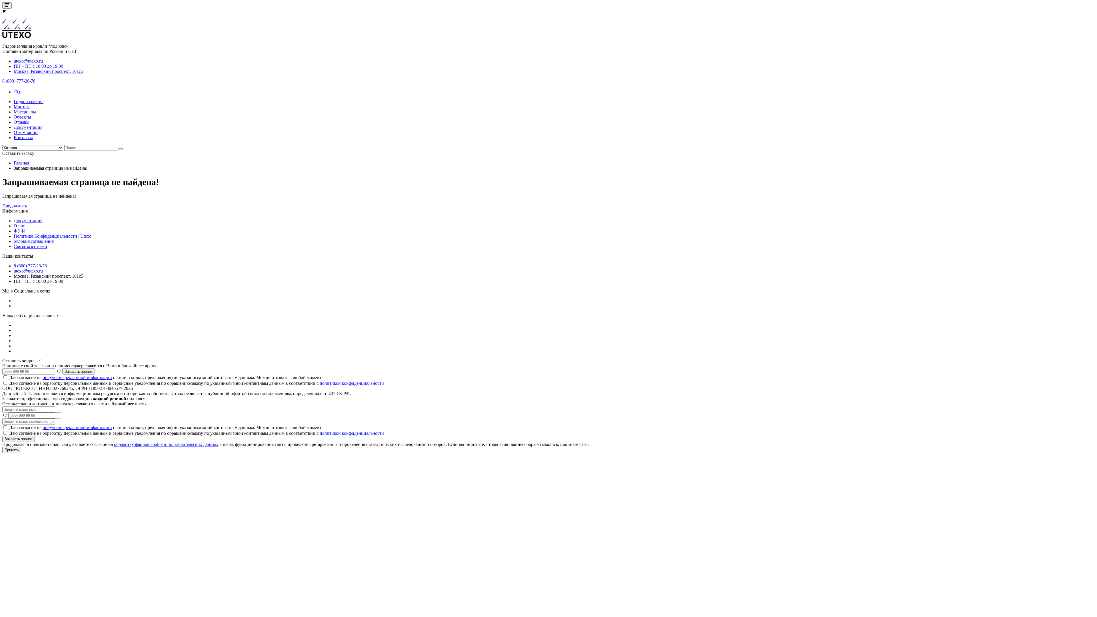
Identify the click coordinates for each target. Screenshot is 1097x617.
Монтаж (22, 106)
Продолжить (14, 205)
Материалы (25, 111)
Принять (12, 450)
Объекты (22, 117)
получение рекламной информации (77, 377)
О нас (19, 225)
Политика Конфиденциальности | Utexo (52, 236)
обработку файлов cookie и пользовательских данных (166, 444)
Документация (28, 127)
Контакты (23, 137)
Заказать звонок (79, 371)
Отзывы (21, 122)
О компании (26, 132)
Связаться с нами (30, 246)
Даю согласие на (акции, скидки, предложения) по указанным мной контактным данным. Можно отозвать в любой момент (164, 377)
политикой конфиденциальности (352, 383)
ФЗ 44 (19, 231)
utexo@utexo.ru (28, 271)
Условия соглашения (34, 241)
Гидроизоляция (28, 101)
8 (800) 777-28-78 (30, 265)
